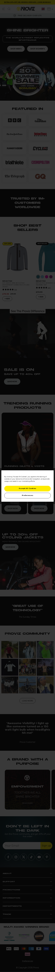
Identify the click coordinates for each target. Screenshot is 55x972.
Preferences (27, 495)
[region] (27, 486)
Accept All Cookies (27, 488)
